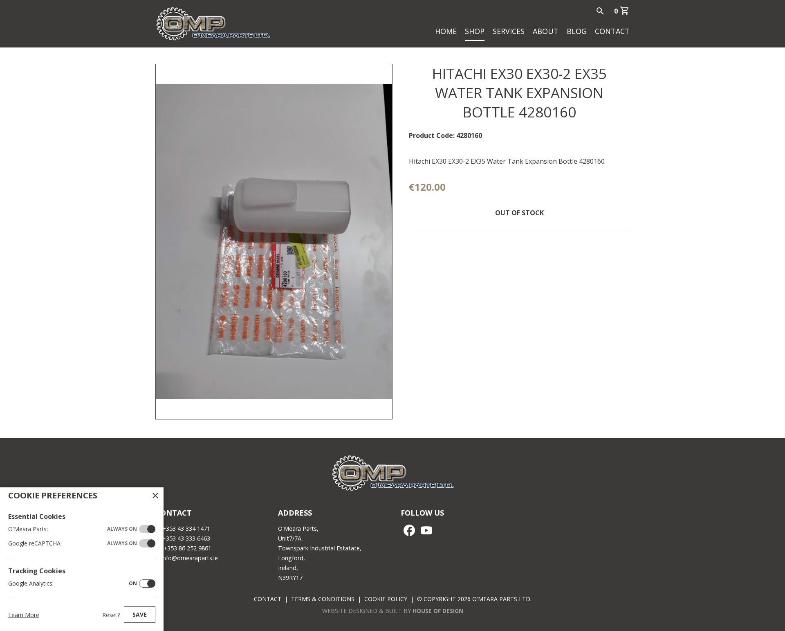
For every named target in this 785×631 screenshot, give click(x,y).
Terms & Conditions (322, 599)
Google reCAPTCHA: (72, 543)
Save (139, 614)
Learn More (23, 615)
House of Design (438, 611)
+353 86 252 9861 (187, 548)
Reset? (111, 615)
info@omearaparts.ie (189, 558)
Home (446, 31)
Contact (612, 31)
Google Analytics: (72, 583)
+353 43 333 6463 (186, 538)
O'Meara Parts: (72, 529)
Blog (577, 31)
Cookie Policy (385, 599)
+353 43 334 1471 (186, 528)
